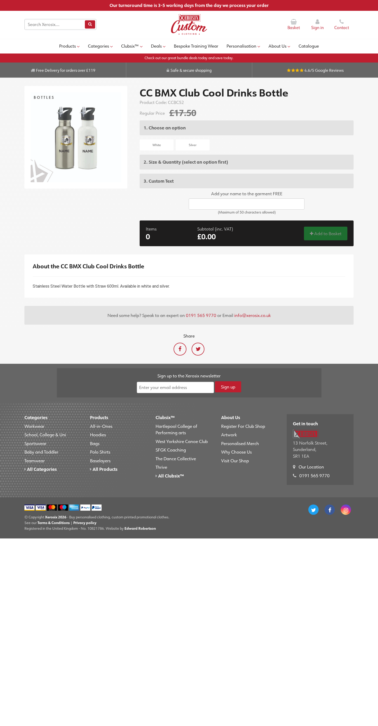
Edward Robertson (140, 528)
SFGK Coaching (171, 450)
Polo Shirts (100, 452)
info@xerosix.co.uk (252, 315)
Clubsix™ (130, 46)
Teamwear (34, 460)
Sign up (228, 386)
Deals (156, 46)
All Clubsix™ (170, 476)
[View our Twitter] (313, 509)
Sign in (317, 27)
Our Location (311, 467)
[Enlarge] (76, 137)
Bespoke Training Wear (196, 46)
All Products (105, 469)
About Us (277, 46)
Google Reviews (329, 70)
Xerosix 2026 (55, 517)
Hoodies (98, 434)
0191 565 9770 (201, 315)
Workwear (34, 426)
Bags (95, 443)
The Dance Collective (176, 458)
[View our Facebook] (330, 509)
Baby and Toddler (41, 452)
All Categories (41, 469)
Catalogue (309, 46)
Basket (293, 27)
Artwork (229, 434)
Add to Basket (327, 233)
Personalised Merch (240, 443)
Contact (341, 27)
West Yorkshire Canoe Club (182, 441)
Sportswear (35, 443)
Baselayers (100, 460)
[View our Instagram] (346, 509)
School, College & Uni (45, 434)
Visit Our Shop (235, 460)
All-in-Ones (101, 426)
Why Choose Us (236, 452)
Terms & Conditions (54, 522)
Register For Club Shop (243, 426)
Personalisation (241, 46)
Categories (98, 46)
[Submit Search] (90, 24)
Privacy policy (84, 522)
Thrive (161, 467)
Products (67, 46)
